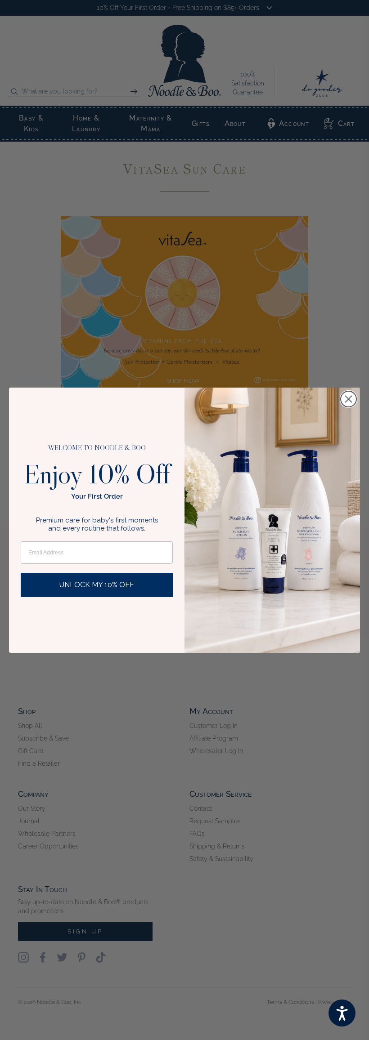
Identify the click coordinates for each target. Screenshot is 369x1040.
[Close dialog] (348, 399)
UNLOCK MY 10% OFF (96, 584)
